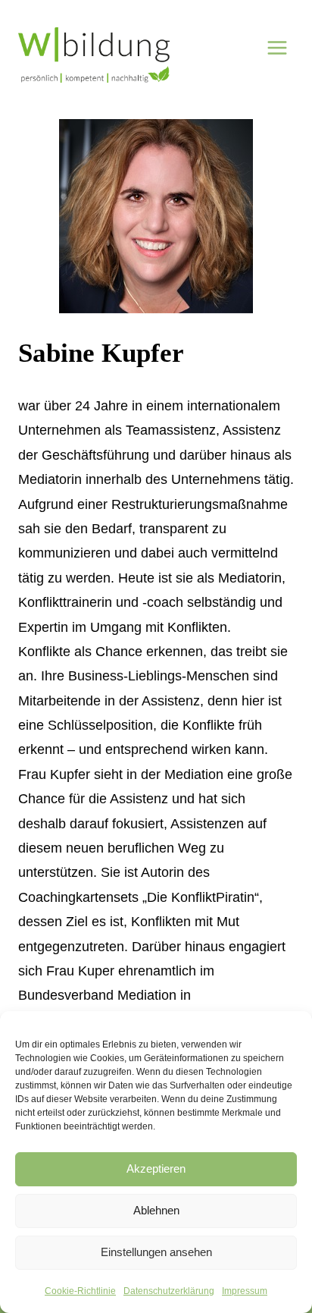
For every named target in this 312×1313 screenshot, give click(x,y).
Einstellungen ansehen (156, 1251)
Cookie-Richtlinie (80, 1291)
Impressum (244, 1291)
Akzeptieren (156, 1168)
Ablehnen (156, 1210)
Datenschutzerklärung (168, 1291)
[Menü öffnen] (277, 47)
